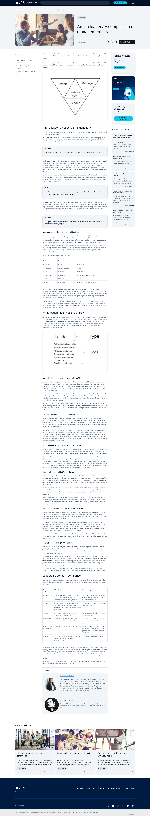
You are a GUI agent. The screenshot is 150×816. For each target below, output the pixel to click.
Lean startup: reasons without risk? (73, 753)
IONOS (17, 10)
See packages (119, 68)
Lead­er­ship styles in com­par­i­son (26, 73)
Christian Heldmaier (67, 700)
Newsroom (90, 788)
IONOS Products (120, 3)
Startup (34, 10)
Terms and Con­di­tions (115, 788)
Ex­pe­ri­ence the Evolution (123, 119)
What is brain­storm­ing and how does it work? (122, 211)
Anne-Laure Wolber (67, 676)
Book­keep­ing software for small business (123, 174)
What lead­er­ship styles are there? (25, 67)
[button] (123, 88)
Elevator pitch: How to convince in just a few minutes (113, 754)
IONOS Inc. (23, 806)
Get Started (42, 10)
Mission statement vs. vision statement (30, 754)
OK (132, 812)
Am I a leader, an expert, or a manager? (25, 61)
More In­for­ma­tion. (94, 812)
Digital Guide (25, 10)
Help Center (101, 788)
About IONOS (80, 788)
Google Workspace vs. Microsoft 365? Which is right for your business (123, 137)
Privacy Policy (129, 788)
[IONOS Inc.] (29, 788)
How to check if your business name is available (122, 192)
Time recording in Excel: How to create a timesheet (123, 157)
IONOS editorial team (83, 41)
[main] (75, 385)
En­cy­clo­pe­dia (82, 18)
